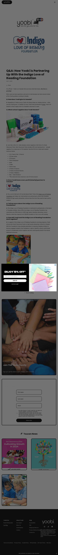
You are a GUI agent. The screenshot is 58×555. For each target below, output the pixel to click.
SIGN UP (15, 280)
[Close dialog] (55, 265)
